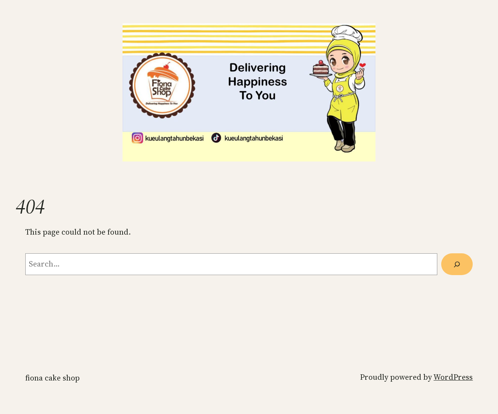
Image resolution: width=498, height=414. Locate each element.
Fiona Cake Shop (52, 377)
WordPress (453, 377)
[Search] (457, 264)
